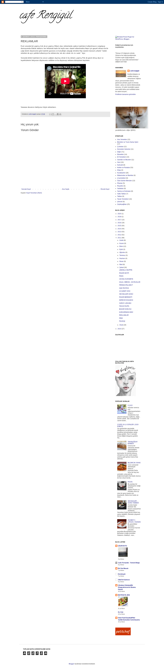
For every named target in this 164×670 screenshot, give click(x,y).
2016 (120, 223)
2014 (120, 229)
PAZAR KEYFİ (124, 273)
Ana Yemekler (122, 139)
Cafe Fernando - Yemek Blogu (129, 563)
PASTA (130, 482)
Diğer (119, 152)
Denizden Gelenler (123, 149)
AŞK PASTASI (124, 288)
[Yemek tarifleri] (123, 635)
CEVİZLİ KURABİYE (126, 279)
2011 (120, 238)
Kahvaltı (120, 165)
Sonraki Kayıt (26, 189)
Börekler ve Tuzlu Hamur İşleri (127, 142)
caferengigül (134, 71)
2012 (120, 235)
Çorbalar (120, 146)
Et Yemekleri (121, 157)
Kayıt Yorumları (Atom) (34, 193)
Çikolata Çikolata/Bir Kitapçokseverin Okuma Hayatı (127, 587)
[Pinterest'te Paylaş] (60, 114)
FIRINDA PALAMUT (126, 285)
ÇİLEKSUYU (122, 546)
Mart (121, 264)
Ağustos (122, 252)
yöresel (119, 202)
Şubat (121, 267)
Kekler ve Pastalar (123, 167)
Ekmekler (120, 154)
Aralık (121, 240)
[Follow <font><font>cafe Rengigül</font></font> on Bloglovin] (125, 395)
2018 (120, 217)
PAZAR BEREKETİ (125, 297)
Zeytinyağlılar (122, 204)
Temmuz (122, 255)
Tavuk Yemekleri (123, 199)
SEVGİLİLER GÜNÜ (126, 294)
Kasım (121, 243)
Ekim (121, 246)
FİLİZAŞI (122, 321)
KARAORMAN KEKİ (126, 312)
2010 (120, 329)
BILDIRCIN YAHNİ (134, 463)
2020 (120, 214)
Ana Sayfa (65, 189)
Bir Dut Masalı (123, 568)
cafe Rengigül (45, 16)
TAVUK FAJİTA (124, 306)
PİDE (121, 318)
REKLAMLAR (124, 315)
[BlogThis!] (53, 114)
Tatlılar (119, 196)
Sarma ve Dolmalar (124, 191)
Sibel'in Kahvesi (124, 580)
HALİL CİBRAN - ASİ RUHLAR (129, 282)
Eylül (121, 249)
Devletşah (121, 574)
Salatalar (120, 188)
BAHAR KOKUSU (125, 309)
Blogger (71, 664)
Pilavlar (119, 183)
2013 (120, 232)
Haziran (122, 258)
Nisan (121, 261)
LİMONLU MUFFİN (125, 270)
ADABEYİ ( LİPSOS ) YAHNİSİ (134, 521)
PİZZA (121, 276)
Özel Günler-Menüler (124, 181)
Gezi (118, 162)
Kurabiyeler (121, 173)
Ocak (121, 325)
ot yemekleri (121, 178)
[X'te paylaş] (55, 114)
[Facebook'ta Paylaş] (58, 114)
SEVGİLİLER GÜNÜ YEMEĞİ (133, 502)
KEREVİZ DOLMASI (126, 300)
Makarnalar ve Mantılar (125, 175)
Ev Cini (120, 612)
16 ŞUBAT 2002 (124, 291)
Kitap (119, 170)
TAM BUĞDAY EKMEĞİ (133, 442)
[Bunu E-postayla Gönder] (50, 114)
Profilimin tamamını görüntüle (125, 94)
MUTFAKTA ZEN (124, 595)
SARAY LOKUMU (125, 303)
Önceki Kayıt (105, 189)
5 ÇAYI (130, 405)
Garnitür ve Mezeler (124, 160)
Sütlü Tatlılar (121, 194)
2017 (120, 220)
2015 (120, 226)
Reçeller (120, 186)
